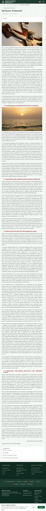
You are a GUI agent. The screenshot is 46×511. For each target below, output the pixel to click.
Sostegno (33, 473)
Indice (23, 18)
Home (4, 4)
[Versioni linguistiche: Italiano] (40, 2)
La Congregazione (5, 468)
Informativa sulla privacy (27, 491)
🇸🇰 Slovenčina (30, 484)
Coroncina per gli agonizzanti (36, 471)
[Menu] (43, 2)
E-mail (42, 13)
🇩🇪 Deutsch (19, 481)
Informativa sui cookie (27, 493)
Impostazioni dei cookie (27, 495)
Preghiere (36, 502)
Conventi (3, 471)
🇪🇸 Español (32, 481)
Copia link (30, 13)
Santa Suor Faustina (20, 473)
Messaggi (36, 499)
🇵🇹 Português (16, 484)
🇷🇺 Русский (23, 484)
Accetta (41, 507)
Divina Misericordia (20, 468)
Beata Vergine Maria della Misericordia (21, 471)
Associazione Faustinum (35, 468)
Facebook (36, 13)
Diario (18, 475)
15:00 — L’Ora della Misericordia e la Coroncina (38, 493)
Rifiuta (33, 507)
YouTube (3, 495)
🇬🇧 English (25, 481)
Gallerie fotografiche (38, 500)
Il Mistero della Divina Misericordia (13, 4)
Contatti (3, 473)
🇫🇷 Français (38, 481)
